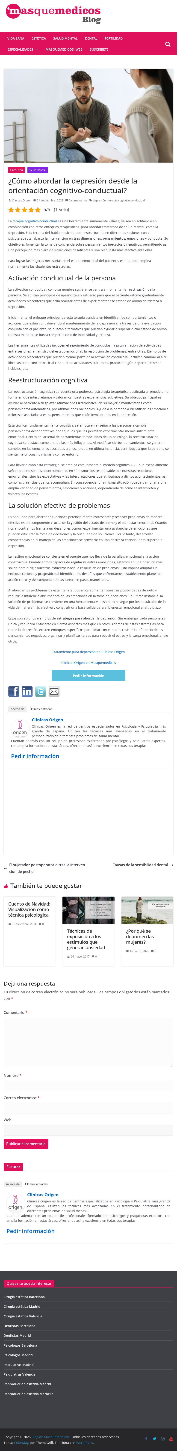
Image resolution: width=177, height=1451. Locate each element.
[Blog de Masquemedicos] (53, 3)
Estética (39, 38)
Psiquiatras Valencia (19, 1374)
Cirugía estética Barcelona (24, 1297)
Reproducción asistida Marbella (28, 1394)
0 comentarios (78, 200)
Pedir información (88, 675)
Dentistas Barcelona (19, 1326)
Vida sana (15, 38)
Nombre (12, 1075)
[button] (35, 49)
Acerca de (17, 709)
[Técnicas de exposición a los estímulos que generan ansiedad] (88, 899)
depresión (99, 200)
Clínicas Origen (21, 200)
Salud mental (65, 38)
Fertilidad (114, 38)
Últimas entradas (41, 709)
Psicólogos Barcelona (20, 1345)
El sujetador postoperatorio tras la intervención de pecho (47, 868)
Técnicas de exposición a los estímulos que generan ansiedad (86, 939)
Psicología (16, 170)
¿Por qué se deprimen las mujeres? (140, 936)
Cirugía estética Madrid (22, 1306)
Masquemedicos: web (64, 49)
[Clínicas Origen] (20, 722)
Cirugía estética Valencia (23, 1316)
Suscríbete (99, 49)
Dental (91, 38)
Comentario (15, 1012)
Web (8, 1119)
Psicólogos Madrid (18, 1355)
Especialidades (20, 49)
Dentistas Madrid (17, 1335)
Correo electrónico (21, 1097)
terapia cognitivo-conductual (126, 200)
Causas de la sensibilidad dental (140, 864)
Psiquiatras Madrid (19, 1364)
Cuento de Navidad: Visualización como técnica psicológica (29, 909)
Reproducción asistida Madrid (27, 1384)
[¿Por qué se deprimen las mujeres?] (147, 899)
